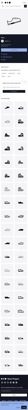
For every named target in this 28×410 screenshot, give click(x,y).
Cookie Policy (15, 403)
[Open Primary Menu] (2, 2)
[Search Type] (3, 6)
